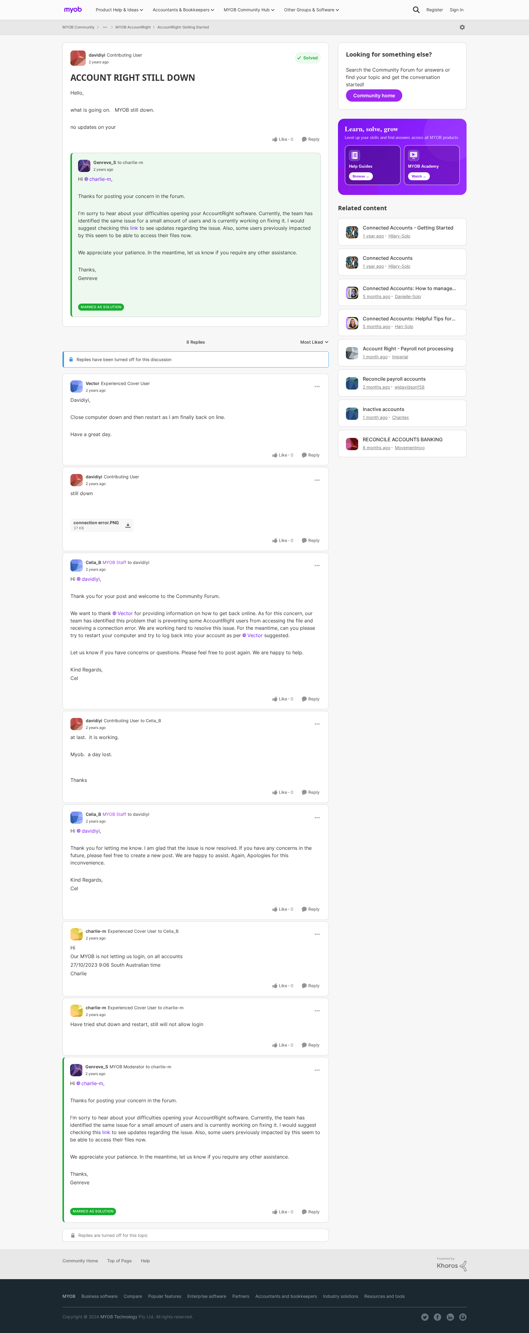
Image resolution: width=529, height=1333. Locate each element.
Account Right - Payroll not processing (408, 348)
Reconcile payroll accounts (394, 379)
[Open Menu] (462, 27)
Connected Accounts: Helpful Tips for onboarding (407, 319)
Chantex (400, 417)
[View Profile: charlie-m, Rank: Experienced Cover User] (76, 934)
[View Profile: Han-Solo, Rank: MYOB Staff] (352, 323)
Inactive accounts (383, 409)
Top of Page (119, 1260)
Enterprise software (206, 1296)
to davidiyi (138, 562)
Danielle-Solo (408, 296)
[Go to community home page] (73, 10)
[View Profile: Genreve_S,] (84, 166)
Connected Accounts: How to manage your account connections (407, 288)
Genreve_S (104, 162)
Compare (133, 1296)
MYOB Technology (118, 1316)
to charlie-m (130, 162)
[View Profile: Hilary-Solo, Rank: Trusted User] (352, 232)
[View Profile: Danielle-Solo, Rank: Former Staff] (352, 293)
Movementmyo (410, 447)
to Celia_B (151, 720)
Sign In (456, 9)
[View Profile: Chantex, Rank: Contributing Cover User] (352, 414)
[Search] (416, 9)
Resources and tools (384, 1296)
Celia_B (93, 562)
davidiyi (97, 55)
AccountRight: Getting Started (183, 27)
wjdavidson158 (410, 387)
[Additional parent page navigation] (105, 27)
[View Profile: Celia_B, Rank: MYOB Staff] (76, 565)
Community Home (80, 1260)
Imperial (400, 356)
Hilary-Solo (399, 235)
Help (145, 1260)
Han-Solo (404, 326)
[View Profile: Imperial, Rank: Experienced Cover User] (352, 353)
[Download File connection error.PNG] (127, 525)
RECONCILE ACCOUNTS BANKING (403, 439)
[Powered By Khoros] (452, 1264)
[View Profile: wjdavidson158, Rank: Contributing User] (352, 383)
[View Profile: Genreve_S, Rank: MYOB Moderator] (76, 1070)
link (135, 228)
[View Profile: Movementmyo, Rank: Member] (352, 444)
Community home (374, 95)
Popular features (164, 1296)
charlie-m (100, 179)
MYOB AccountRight (133, 27)
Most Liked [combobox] (314, 342)
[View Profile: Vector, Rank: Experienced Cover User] (76, 386)
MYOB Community (78, 27)
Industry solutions (340, 1296)
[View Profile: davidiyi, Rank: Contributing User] (78, 58)
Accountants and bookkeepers (286, 1296)
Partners (240, 1296)
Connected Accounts (388, 258)
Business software (99, 1296)
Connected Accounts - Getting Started (408, 228)
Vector (92, 383)
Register (434, 9)
